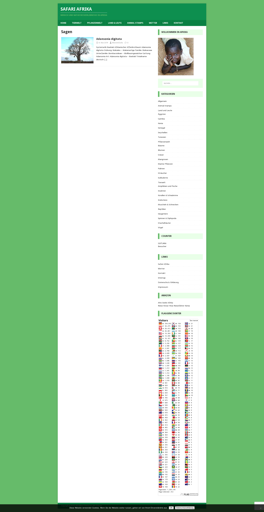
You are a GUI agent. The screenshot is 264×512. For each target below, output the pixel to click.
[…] (106, 59)
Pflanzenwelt (94, 22)
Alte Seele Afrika (165, 302)
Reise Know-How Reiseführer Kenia (174, 305)
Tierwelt (77, 22)
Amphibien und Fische (167, 186)
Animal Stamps (135, 22)
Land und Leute (165, 110)
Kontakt (178, 22)
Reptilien (162, 209)
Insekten (162, 190)
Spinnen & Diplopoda (167, 218)
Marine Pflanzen (165, 163)
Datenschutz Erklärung (168, 282)
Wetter (153, 22)
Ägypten (162, 114)
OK (171, 508)
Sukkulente (163, 177)
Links (165, 22)
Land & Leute (115, 22)
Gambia (161, 118)
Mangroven (163, 159)
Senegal (161, 127)
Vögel (160, 227)
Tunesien (162, 137)
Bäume (161, 145)
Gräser (161, 154)
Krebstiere (162, 200)
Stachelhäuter (164, 222)
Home (63, 22)
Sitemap (162, 277)
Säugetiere (163, 213)
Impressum (163, 287)
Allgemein (162, 101)
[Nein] (260, 508)
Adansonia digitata (109, 39)
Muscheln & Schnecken (168, 204)
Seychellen (162, 132)
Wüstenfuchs (117, 42)
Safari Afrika (163, 264)
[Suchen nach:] (180, 83)
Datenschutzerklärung (184, 508)
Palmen (161, 168)
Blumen (161, 150)
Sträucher (162, 173)
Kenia (160, 123)
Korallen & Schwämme (168, 195)
